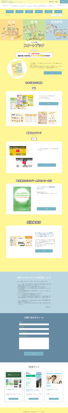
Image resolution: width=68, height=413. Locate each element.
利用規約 (56, 1)
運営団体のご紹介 (51, 1)
